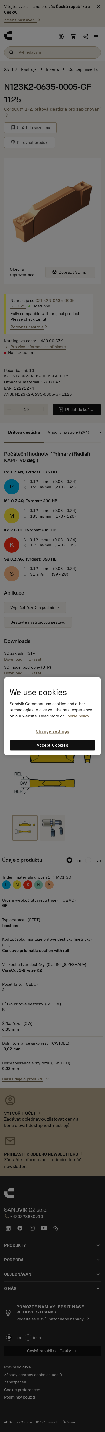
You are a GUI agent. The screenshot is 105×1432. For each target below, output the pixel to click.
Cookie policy (77, 716)
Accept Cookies (52, 745)
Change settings (52, 731)
